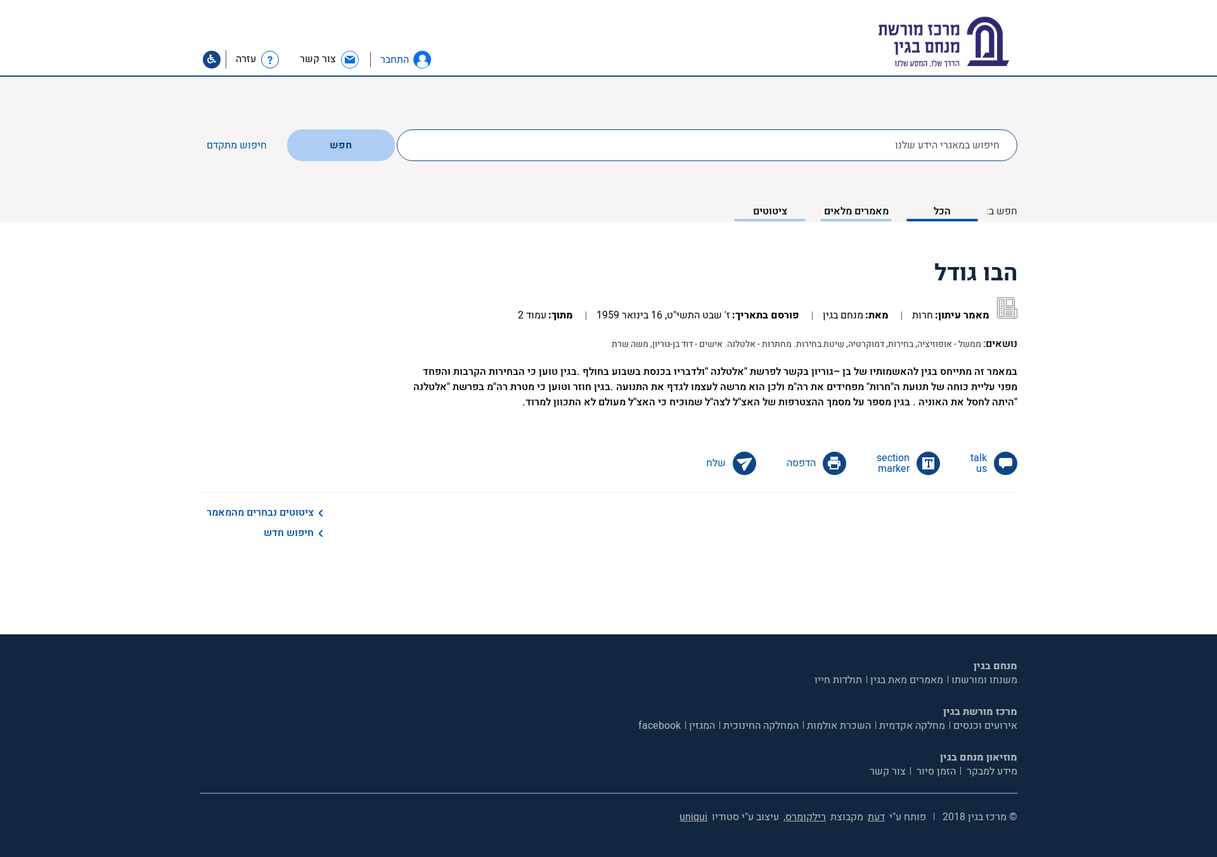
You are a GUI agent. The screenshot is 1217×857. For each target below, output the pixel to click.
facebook (659, 725)
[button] (422, 60)
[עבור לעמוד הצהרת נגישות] (212, 60)
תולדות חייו (838, 680)
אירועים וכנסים (985, 725)
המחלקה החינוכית (761, 725)
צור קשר (888, 771)
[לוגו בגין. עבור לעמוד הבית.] (965, 42)
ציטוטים (770, 211)
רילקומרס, (804, 817)
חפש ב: (1001, 211)
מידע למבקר (990, 771)
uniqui (693, 817)
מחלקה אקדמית (912, 725)
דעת (876, 817)
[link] (330, 59)
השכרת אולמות (839, 725)
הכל (942, 211)
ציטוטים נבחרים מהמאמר (260, 512)
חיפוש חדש (289, 532)
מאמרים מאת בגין (906, 680)
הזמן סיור (935, 771)
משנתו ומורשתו (984, 680)
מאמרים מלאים (856, 211)
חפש (341, 145)
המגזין (702, 725)
